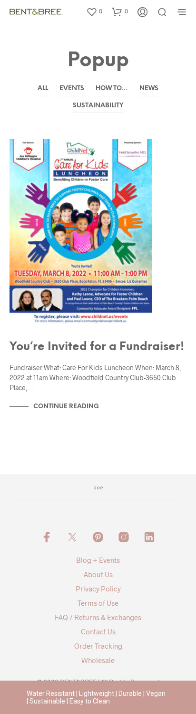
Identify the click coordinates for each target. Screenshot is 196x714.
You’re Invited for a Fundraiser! (97, 347)
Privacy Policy (98, 588)
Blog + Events (98, 560)
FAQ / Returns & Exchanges (98, 617)
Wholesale (98, 660)
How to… (112, 88)
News (148, 88)
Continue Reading (66, 407)
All (43, 88)
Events (71, 88)
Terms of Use (98, 603)
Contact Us (98, 631)
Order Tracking (98, 646)
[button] (94, 11)
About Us (98, 574)
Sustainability (98, 106)
